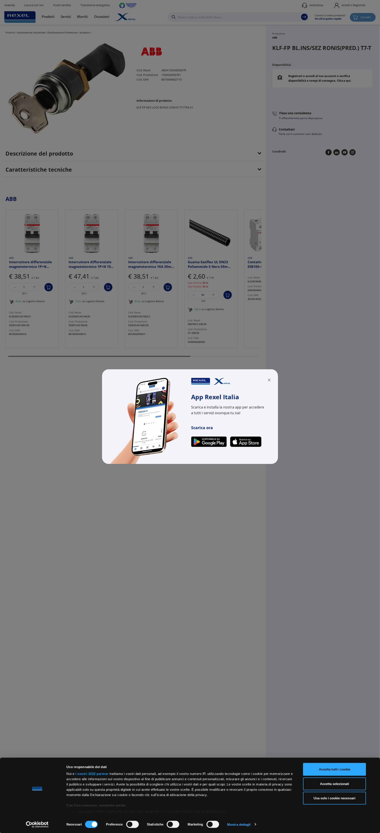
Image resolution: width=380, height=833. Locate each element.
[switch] (132, 824)
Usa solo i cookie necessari (334, 798)
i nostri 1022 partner (92, 774)
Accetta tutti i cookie (334, 769)
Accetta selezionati (334, 783)
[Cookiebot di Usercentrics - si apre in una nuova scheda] (37, 824)
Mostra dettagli (239, 824)
